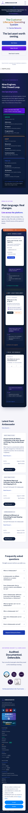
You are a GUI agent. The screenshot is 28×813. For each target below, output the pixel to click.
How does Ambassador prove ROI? (12, 617)
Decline (14, 806)
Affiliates (4, 779)
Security (12, 811)
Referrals (4, 780)
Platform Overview (6, 731)
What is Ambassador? (10, 570)
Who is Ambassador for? (11, 611)
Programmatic (6, 742)
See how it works (14, 53)
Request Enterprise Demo (14, 632)
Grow (3, 737)
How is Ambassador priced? (12, 624)
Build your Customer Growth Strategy (10, 775)
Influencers (4, 782)
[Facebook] (14, 710)
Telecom (4, 764)
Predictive (4, 753)
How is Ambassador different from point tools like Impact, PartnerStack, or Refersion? (12, 596)
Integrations (4, 735)
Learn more (17, 312)
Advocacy (4, 738)
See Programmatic (14, 13)
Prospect (4, 740)
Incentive (4, 748)
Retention (4, 746)
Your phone (9, 252)
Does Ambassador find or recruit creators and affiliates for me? (13, 587)
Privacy (3, 811)
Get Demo (14, 43)
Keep (3, 744)
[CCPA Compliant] (18, 682)
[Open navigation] (25, 2)
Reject (16, 283)
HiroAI (3, 733)
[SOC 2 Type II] (6, 674)
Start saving (11, 257)
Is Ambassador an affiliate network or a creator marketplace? (11, 578)
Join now (10, 312)
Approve (10, 283)
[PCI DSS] (14, 674)
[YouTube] (10, 710)
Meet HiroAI (14, 48)
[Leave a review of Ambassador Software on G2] (9, 716)
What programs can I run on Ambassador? (12, 604)
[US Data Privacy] (10, 682)
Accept (14, 802)
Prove (3, 752)
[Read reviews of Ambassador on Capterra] (9, 723)
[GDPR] (21, 674)
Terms (7, 811)
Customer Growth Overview (8, 773)
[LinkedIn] (3, 710)
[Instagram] (7, 710)
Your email (9, 247)
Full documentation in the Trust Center (14, 689)
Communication (5, 749)
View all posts (6, 428)
